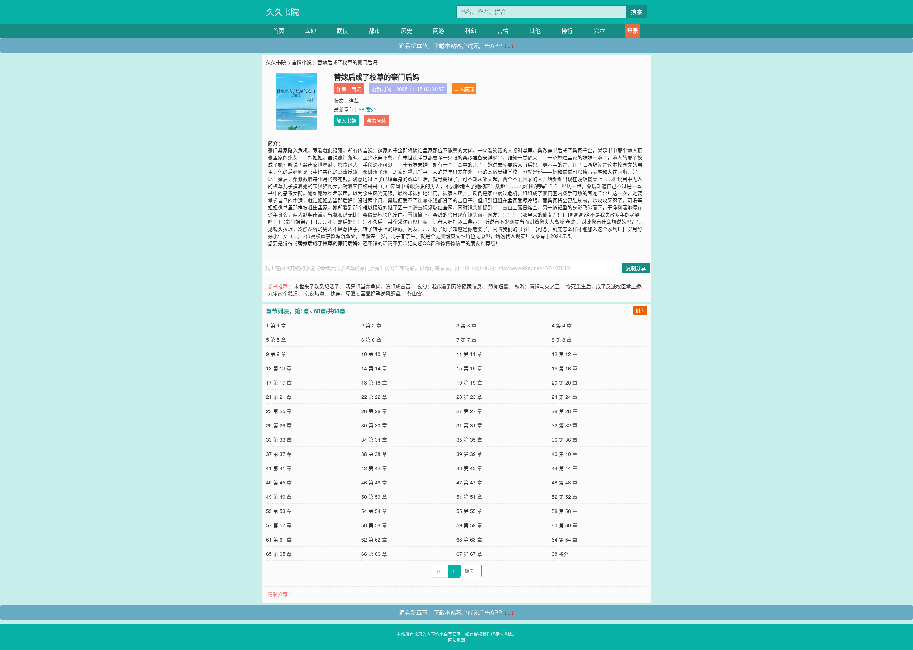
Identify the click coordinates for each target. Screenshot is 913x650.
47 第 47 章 (469, 482)
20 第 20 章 (564, 382)
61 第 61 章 (279, 539)
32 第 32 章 (564, 425)
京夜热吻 (314, 293)
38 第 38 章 (374, 453)
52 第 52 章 (564, 496)
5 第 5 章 (276, 339)
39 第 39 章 (469, 453)
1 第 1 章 (276, 325)
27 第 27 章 (469, 411)
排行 (567, 30)
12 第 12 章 (564, 353)
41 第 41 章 (279, 468)
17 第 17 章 (279, 382)
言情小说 (302, 62)
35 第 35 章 (469, 439)
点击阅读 (376, 120)
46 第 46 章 (374, 482)
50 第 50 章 (374, 496)
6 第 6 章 (371, 339)
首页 (278, 30)
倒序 (640, 310)
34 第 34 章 (374, 439)
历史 (406, 30)
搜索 (636, 11)
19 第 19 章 (469, 382)
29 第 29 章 (279, 425)
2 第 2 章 (371, 325)
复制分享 (636, 267)
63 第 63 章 (469, 539)
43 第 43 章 (469, 468)
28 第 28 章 (564, 411)
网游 (438, 30)
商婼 (356, 88)
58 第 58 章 (374, 525)
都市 (374, 30)
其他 (535, 30)
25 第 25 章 (279, 411)
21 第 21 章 (279, 396)
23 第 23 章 (469, 396)
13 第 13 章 (279, 368)
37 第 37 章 (279, 453)
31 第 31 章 (469, 425)
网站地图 (456, 640)
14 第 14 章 (374, 368)
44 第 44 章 (564, 468)
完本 (599, 30)
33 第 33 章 (279, 439)
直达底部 (464, 88)
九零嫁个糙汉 (283, 293)
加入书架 (346, 120)
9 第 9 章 (276, 353)
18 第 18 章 (374, 382)
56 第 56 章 (564, 510)
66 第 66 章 (374, 553)
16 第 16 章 (564, 368)
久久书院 (282, 11)
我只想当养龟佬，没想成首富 (378, 286)
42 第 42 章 (374, 468)
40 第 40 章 (564, 453)
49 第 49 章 (279, 496)
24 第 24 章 (564, 396)
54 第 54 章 (374, 510)
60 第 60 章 (564, 525)
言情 (503, 30)
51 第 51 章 (469, 496)
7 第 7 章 (466, 339)
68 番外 (367, 109)
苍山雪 (414, 293)
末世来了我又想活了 (316, 286)
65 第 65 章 (279, 553)
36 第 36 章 (564, 439)
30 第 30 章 (374, 425)
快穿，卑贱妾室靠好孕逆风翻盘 (366, 293)
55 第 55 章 (469, 510)
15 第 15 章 (469, 368)
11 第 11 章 (469, 353)
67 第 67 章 (469, 553)
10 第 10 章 (374, 353)
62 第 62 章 (374, 539)
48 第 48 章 (564, 482)
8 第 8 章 (562, 339)
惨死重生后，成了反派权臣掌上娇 (603, 286)
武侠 (342, 30)
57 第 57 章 (279, 525)
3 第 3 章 (466, 325)
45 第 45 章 (279, 482)
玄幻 (310, 30)
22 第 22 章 (374, 396)
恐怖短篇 (498, 286)
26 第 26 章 (374, 411)
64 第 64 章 (564, 539)
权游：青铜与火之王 (537, 286)
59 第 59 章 (469, 525)
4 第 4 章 (562, 325)
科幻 (470, 30)
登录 (632, 30)
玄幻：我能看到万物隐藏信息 (449, 286)
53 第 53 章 (279, 510)
